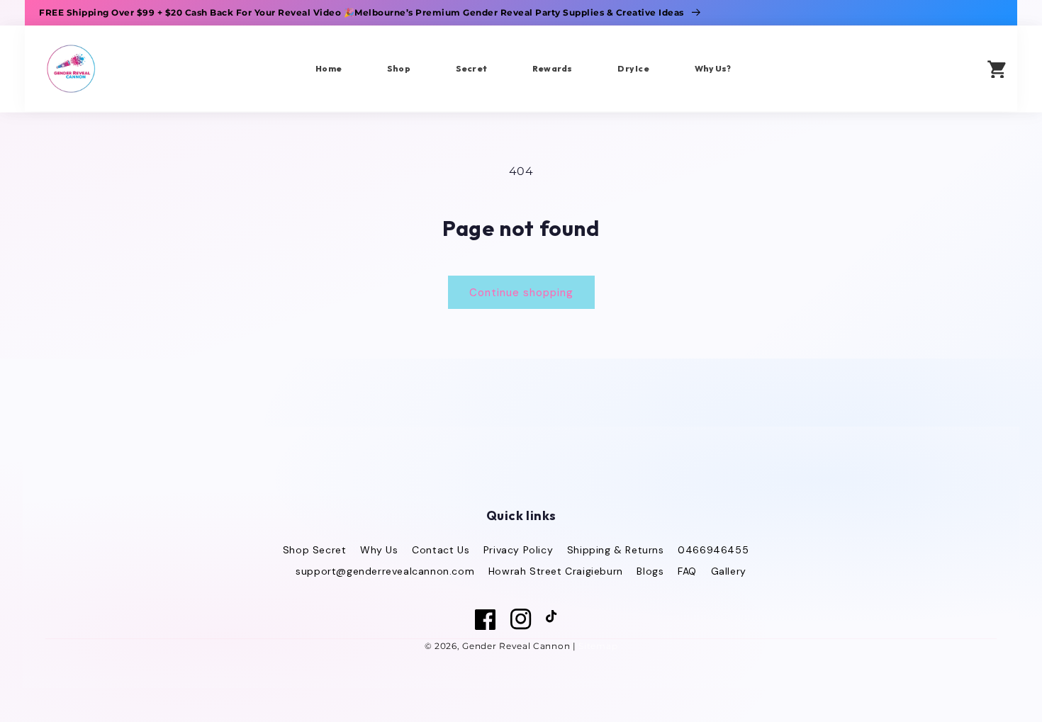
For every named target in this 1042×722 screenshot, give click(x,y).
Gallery (728, 571)
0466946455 (713, 549)
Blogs (650, 571)
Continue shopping (521, 293)
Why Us (379, 549)
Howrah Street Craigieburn (555, 571)
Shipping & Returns (615, 549)
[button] (954, 68)
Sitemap (597, 646)
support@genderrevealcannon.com (385, 571)
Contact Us (440, 549)
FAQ (687, 571)
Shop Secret (315, 549)
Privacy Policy (518, 549)
